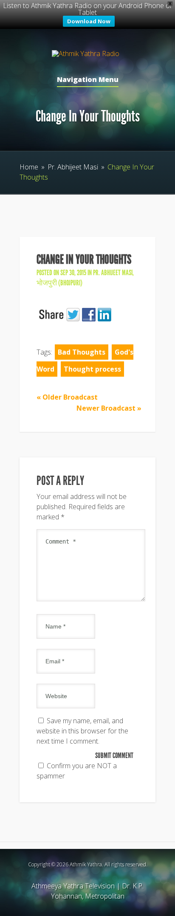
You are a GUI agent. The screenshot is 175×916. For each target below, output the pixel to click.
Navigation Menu (88, 80)
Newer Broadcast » (108, 408)
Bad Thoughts (81, 352)
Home (29, 167)
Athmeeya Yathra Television (73, 886)
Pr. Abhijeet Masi (73, 167)
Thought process (92, 369)
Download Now (88, 21)
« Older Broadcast (67, 397)
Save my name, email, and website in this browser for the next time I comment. (82, 731)
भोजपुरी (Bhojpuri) (59, 282)
